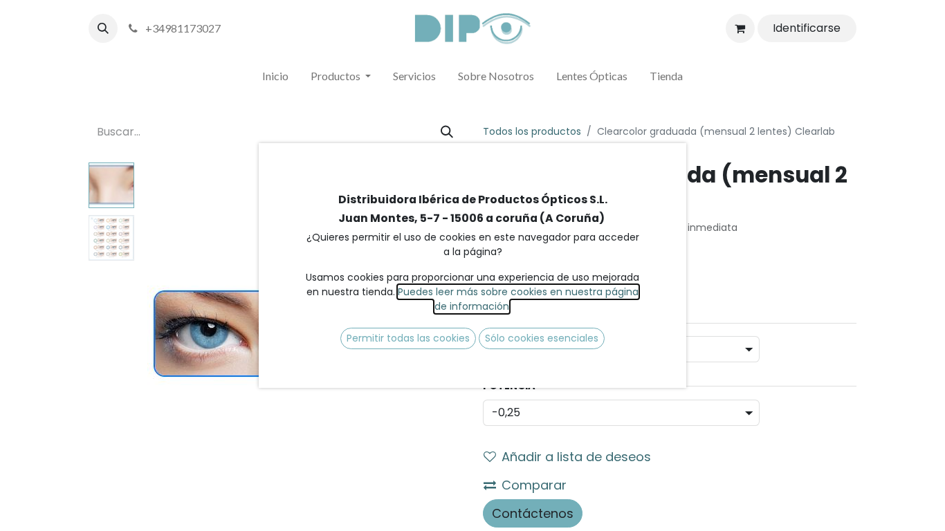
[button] (103, 28)
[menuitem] (275, 79)
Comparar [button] (534, 485)
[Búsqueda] (447, 132)
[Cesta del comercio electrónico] (740, 28)
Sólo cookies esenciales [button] (541, 338)
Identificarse (807, 28)
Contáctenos (533, 513)
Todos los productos (532, 131)
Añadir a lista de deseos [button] (576, 456)
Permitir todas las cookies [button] (408, 338)
